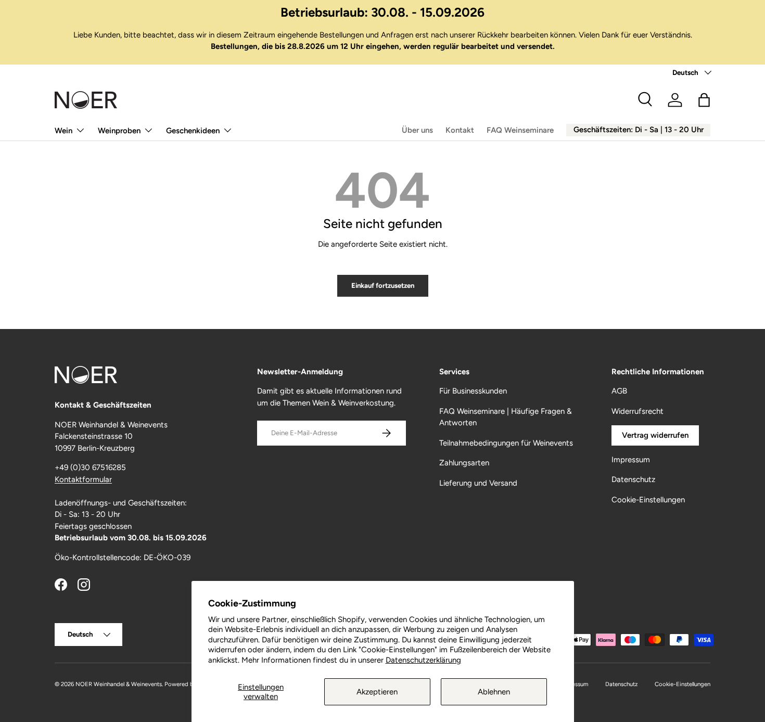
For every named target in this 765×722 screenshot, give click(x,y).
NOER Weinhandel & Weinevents (118, 684)
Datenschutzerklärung (423, 660)
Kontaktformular (83, 479)
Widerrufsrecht (637, 411)
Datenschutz (633, 479)
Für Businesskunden (473, 391)
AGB (619, 391)
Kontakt (459, 130)
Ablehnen (494, 691)
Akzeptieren (377, 691)
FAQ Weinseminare (520, 130)
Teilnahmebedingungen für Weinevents (506, 443)
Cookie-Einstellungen (648, 499)
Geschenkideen (193, 130)
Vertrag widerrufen (655, 435)
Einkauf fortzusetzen (382, 285)
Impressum (630, 459)
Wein (63, 130)
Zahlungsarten (464, 462)
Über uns (417, 130)
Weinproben (119, 130)
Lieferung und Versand (478, 483)
